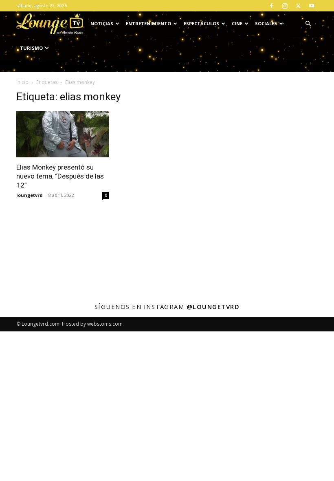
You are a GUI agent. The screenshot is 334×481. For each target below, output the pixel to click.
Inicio (22, 82)
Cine (237, 23)
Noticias (101, 23)
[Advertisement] (271, 131)
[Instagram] (285, 5)
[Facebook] (271, 5)
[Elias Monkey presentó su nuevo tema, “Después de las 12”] (62, 134)
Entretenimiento (148, 23)
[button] (308, 24)
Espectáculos (201, 23)
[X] (298, 5)
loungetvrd (29, 195)
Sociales (266, 23)
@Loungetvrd (213, 306)
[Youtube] (311, 5)
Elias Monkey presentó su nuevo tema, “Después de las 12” (60, 176)
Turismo (31, 48)
